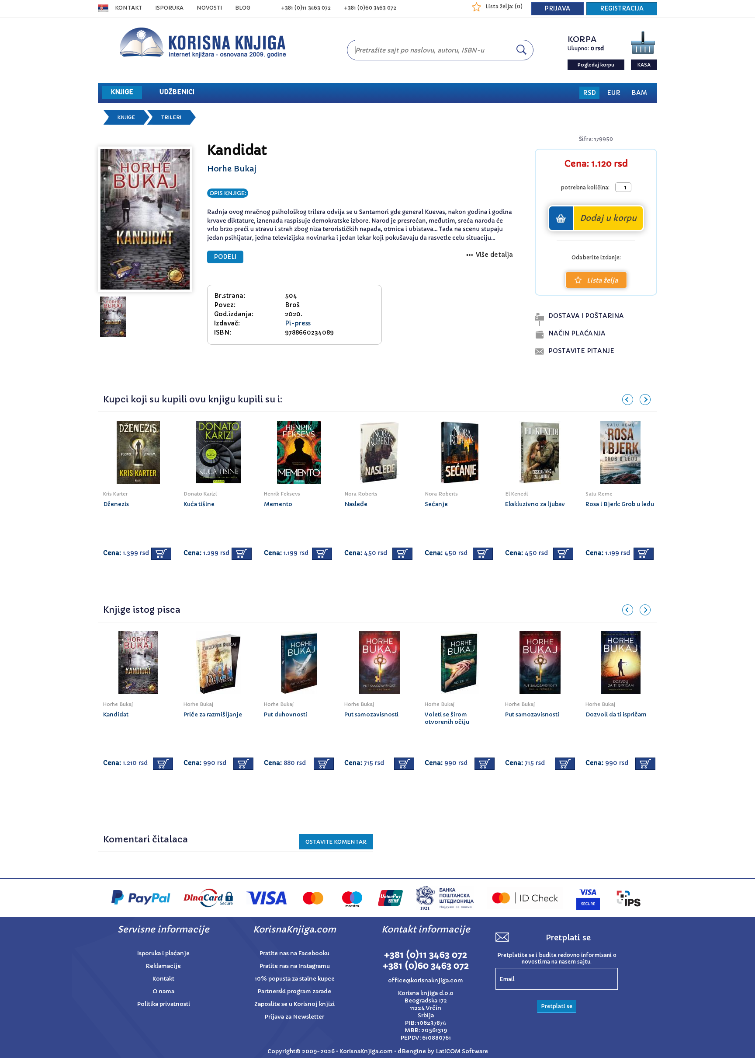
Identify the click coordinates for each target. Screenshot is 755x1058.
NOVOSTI (209, 7)
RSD (589, 93)
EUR (613, 93)
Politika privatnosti (163, 1004)
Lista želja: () (504, 6)
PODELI (225, 257)
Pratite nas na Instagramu (295, 966)
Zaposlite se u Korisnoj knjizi (294, 1004)
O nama (163, 991)
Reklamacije (163, 966)
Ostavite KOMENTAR (336, 841)
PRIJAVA (557, 8)
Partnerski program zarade (294, 991)
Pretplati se (556, 1006)
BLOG (242, 7)
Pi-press (298, 323)
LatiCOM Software (462, 1051)
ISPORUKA (169, 7)
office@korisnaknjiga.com (425, 980)
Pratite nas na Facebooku (294, 953)
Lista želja (602, 280)
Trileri (171, 117)
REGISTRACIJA (622, 8)
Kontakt (128, 7)
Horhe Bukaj (231, 169)
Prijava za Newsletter (294, 1016)
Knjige (126, 117)
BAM (639, 93)
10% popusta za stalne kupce (295, 978)
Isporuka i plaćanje (163, 953)
